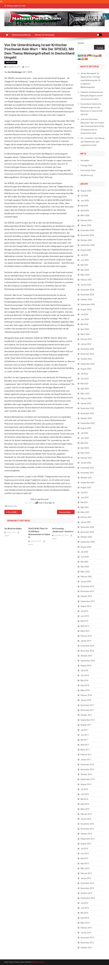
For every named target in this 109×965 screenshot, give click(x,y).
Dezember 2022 (87, 408)
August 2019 (86, 606)
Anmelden (85, 160)
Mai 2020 (84, 562)
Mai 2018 (84, 680)
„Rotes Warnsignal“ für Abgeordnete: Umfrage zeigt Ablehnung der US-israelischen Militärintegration (91, 80)
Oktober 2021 (86, 478)
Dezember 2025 (87, 230)
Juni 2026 (85, 201)
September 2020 (88, 542)
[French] (86, 55)
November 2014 (87, 888)
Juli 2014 (84, 903)
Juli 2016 (84, 789)
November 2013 (87, 943)
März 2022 (85, 453)
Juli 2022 (84, 433)
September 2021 (88, 483)
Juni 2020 (85, 557)
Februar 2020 (86, 577)
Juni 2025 (85, 260)
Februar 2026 (86, 220)
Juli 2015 (84, 849)
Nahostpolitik (11, 62)
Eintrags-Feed (86, 165)
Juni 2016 (85, 794)
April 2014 (85, 918)
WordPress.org (87, 175)
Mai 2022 (84, 443)
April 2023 (85, 389)
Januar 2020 (86, 581)
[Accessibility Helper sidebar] (106, 16)
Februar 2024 (86, 339)
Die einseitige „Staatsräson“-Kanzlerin (62, 530)
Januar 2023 (86, 403)
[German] (89, 55)
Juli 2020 (84, 552)
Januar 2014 (86, 933)
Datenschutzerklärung (21, 35)
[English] (83, 55)
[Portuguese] (100, 55)
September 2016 (88, 779)
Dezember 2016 (87, 764)
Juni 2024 (85, 319)
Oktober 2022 (86, 418)
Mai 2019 (84, 621)
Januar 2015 (86, 878)
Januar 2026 (86, 225)
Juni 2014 (85, 908)
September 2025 (88, 245)
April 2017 (85, 745)
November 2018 (87, 651)
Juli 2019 (84, 611)
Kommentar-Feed (88, 170)
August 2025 (86, 250)
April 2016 (85, 804)
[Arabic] (79, 55)
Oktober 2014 (86, 893)
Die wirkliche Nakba (13, 529)
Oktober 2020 (86, 537)
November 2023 (87, 354)
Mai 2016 (84, 799)
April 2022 (85, 448)
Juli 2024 (84, 314)
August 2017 (86, 725)
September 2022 (88, 423)
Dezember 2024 (87, 290)
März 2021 (85, 512)
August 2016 (86, 784)
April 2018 (85, 685)
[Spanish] (83, 59)
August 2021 (86, 487)
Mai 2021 (84, 502)
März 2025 (85, 275)
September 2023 (88, 364)
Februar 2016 (86, 814)
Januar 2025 (86, 285)
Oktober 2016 (86, 774)
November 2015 (87, 829)
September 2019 (88, 601)
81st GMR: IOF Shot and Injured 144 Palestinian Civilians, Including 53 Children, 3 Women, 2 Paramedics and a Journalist (15, 512)
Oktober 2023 (86, 359)
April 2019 (85, 626)
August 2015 (86, 844)
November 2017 (87, 710)
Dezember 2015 (87, 824)
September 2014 (88, 898)
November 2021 (87, 473)
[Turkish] (86, 59)
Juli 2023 (84, 374)
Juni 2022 (85, 438)
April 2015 (85, 863)
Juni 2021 (85, 497)
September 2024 (88, 304)
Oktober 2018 (86, 656)
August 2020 (86, 547)
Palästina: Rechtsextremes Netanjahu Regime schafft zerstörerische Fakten (92, 95)
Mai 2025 (84, 265)
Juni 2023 (85, 379)
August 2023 (86, 369)
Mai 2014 (84, 913)
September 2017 (88, 720)
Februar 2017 (86, 755)
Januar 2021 (86, 522)
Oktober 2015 (86, 834)
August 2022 (86, 428)
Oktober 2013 (86, 948)
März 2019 (85, 631)
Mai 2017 (84, 740)
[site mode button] (99, 35)
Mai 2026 (84, 206)
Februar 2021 (86, 517)
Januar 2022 (86, 463)
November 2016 (87, 769)
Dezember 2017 (87, 705)
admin (27, 67)
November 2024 (87, 295)
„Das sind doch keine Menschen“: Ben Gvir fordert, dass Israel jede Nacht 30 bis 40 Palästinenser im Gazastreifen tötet (92, 126)
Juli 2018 (84, 670)
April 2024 (85, 329)
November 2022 (87, 413)
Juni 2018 (85, 675)
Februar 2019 (86, 636)
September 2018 (88, 661)
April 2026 (85, 210)
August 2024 (86, 309)
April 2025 (85, 270)
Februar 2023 (86, 398)
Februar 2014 (86, 928)
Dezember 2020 (87, 527)
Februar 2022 (86, 458)
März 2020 (85, 572)
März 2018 (85, 690)
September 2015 (88, 839)
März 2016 (85, 809)
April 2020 (85, 567)
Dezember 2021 (87, 468)
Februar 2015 (86, 873)
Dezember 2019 (87, 586)
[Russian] (79, 59)
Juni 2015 (85, 853)
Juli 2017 (84, 730)
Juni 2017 (85, 735)
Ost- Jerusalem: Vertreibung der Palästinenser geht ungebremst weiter (92, 141)
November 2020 (87, 532)
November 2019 (87, 591)
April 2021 (85, 507)
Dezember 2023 (87, 349)
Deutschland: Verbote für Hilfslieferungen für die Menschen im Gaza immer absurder (92, 109)
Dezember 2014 (87, 883)
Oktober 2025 (86, 240)
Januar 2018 (86, 700)
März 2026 (85, 215)
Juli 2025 (84, 255)
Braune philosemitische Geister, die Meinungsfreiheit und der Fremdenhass (67, 512)
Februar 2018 (86, 695)
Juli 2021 (84, 492)
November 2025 (87, 235)
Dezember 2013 (87, 938)
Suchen (81, 43)
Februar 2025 (86, 280)
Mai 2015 (84, 858)
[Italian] (93, 55)
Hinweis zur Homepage (44, 35)
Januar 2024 (86, 344)
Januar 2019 (86, 641)
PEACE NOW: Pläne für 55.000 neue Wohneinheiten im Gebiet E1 (39, 533)
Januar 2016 (86, 819)
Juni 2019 (85, 616)
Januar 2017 (86, 760)
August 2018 (86, 666)
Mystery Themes (38, 962)
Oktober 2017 (86, 715)
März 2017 (85, 750)
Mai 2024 (84, 324)
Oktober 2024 (86, 299)
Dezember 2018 (87, 646)
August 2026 (86, 191)
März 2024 (85, 334)
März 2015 (85, 868)
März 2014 (85, 923)
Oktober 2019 (86, 596)
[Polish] (96, 55)
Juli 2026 (84, 196)
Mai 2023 (84, 384)
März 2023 (85, 394)
